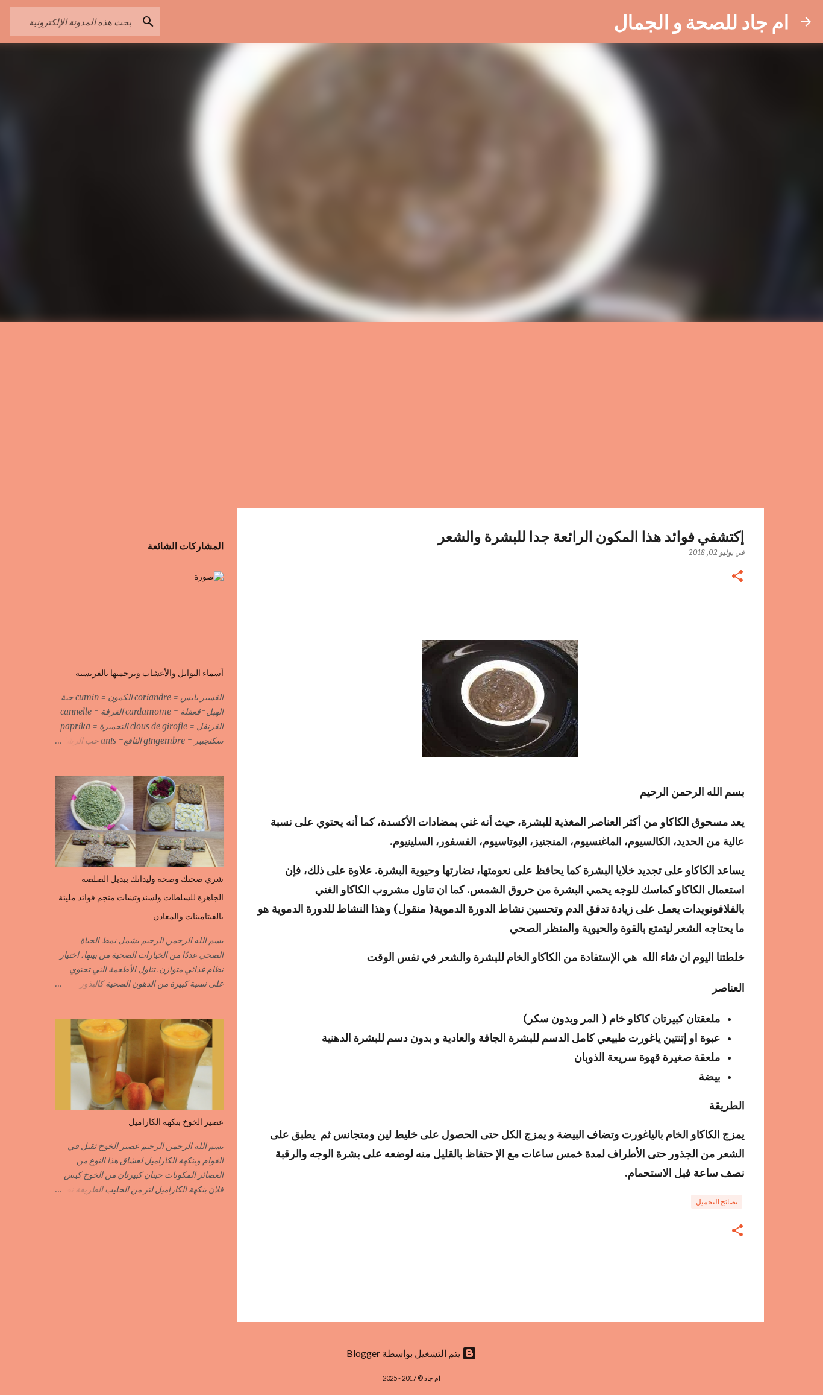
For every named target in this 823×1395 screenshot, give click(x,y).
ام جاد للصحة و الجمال (701, 21)
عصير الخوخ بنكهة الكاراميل (176, 1122)
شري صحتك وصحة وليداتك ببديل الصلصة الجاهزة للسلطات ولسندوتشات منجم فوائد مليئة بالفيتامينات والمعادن (141, 897)
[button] (737, 577)
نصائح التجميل (716, 1201)
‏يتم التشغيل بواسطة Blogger (404, 1353)
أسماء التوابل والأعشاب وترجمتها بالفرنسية (149, 673)
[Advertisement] (411, 412)
